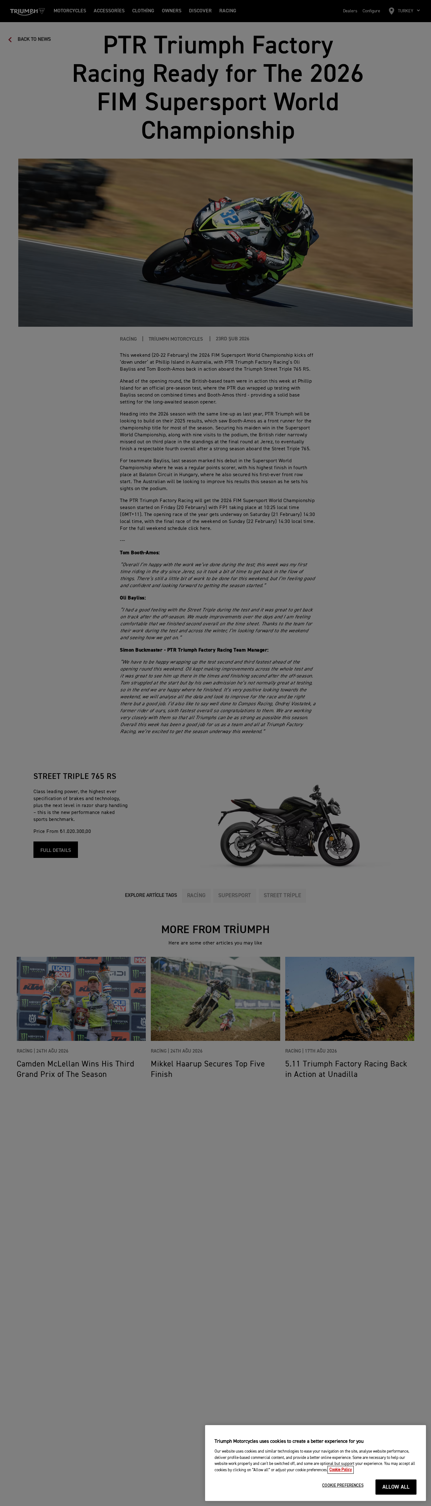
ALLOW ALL (396, 1487)
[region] (315, 1463)
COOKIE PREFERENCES (342, 1486)
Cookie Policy (340, 1470)
